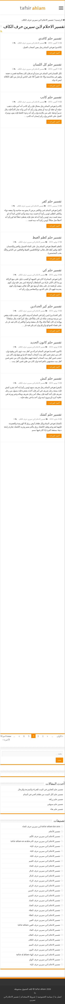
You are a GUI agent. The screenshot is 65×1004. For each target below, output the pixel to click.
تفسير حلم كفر (52, 201)
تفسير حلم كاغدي (50, 38)
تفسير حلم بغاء (56, 809)
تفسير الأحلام (54, 831)
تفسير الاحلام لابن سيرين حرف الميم (44, 945)
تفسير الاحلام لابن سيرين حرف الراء (45, 881)
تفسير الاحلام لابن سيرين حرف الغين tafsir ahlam (39, 925)
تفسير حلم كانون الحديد (46, 342)
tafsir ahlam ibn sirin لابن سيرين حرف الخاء (41, 826)
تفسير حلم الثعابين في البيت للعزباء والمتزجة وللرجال (40, 789)
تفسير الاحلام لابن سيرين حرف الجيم (44, 861)
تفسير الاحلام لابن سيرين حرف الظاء (44, 915)
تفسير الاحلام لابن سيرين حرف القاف (44, 935)
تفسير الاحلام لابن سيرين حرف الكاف (31, 43)
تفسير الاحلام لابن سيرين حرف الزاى (44, 885)
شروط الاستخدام (28, 997)
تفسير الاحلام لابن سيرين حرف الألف (44, 836)
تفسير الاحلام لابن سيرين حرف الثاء (45, 856)
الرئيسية (59, 20)
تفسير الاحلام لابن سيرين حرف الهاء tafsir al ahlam (38, 954)
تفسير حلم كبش (51, 378)
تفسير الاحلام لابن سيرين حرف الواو (45, 959)
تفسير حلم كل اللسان (47, 64)
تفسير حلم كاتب (51, 97)
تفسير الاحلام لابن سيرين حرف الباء (45, 846)
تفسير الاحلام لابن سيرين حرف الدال (44, 871)
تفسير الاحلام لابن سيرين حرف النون (44, 950)
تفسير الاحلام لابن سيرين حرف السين (44, 890)
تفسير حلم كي (52, 270)
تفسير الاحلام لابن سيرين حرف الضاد (44, 905)
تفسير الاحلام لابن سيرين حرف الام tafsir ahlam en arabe (35, 841)
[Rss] (35, 993)
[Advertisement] (32, 162)
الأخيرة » (6, 739)
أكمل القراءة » (54, 53)
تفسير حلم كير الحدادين (46, 306)
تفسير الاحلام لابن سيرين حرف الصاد (44, 900)
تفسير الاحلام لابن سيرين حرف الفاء (45, 930)
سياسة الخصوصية (45, 997)
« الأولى (60, 736)
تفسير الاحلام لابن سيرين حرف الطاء (44, 910)
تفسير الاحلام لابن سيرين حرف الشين (44, 895)
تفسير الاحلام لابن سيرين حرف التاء (45, 851)
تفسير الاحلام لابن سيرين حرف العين (44, 920)
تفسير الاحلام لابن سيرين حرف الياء (45, 964)
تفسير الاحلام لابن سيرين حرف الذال (44, 876)
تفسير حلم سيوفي (55, 804)
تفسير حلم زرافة (56, 799)
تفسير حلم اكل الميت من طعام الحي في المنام (43, 794)
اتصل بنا (58, 997)
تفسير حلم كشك (51, 414)
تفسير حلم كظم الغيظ (47, 237)
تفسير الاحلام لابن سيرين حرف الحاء (44, 866)
